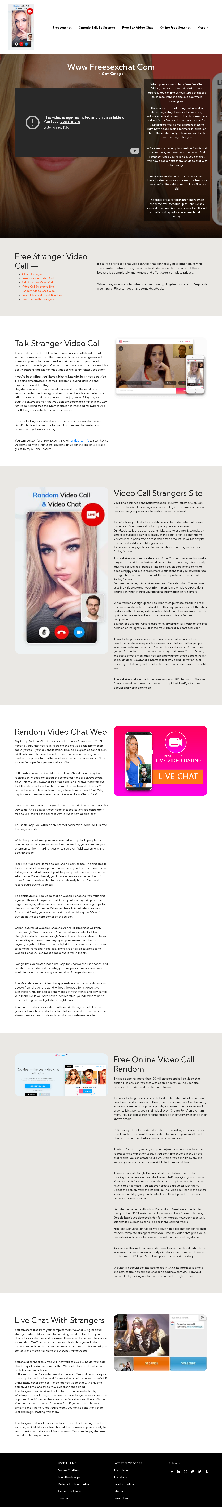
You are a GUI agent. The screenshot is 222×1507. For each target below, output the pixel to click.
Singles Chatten (68, 1470)
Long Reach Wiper (70, 1477)
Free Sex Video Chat (137, 28)
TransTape (120, 1477)
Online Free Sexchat (175, 28)
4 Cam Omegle (32, 274)
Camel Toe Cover (69, 1491)
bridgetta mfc (80, 440)
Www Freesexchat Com (111, 67)
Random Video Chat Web (38, 290)
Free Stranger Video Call (38, 278)
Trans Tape (121, 1470)
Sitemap (119, 1491)
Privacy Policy (122, 1498)
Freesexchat (62, 28)
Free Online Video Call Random (42, 295)
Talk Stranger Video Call (37, 282)
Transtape (64, 1498)
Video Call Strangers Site (38, 286)
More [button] (202, 28)
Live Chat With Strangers (38, 299)
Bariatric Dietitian (124, 1484)
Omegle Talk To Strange (97, 28)
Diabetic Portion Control (73, 1484)
